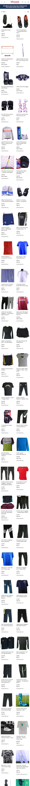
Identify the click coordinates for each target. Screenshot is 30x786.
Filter (4, 12)
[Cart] (28, 2)
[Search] (4, 2)
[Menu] (1, 2)
